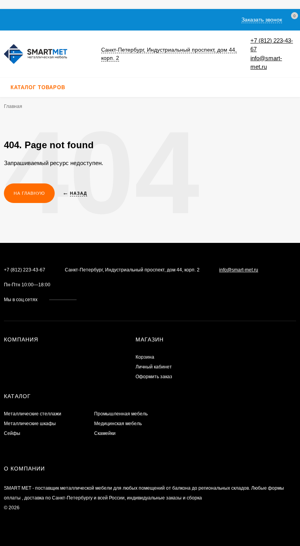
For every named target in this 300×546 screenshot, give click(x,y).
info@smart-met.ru (238, 270)
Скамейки (105, 433)
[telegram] (103, 299)
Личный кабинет (154, 367)
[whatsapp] (95, 299)
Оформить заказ (154, 376)
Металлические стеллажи (32, 414)
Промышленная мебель (121, 414)
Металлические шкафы (30, 423)
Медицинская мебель (118, 423)
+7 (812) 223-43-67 (24, 270)
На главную (29, 193)
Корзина (145, 357)
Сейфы (12, 433)
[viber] (110, 299)
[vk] (88, 299)
